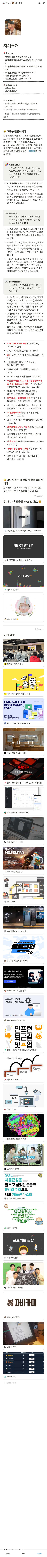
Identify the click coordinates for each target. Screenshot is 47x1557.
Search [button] (40, 496)
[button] (6, 3)
